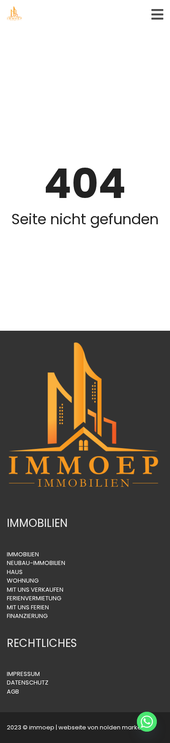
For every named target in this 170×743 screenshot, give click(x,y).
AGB (13, 691)
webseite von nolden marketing (105, 727)
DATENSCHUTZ (28, 682)
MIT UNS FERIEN (28, 607)
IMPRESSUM (23, 674)
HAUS (15, 572)
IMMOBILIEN (23, 554)
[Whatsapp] (147, 722)
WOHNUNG (23, 580)
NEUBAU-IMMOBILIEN (36, 563)
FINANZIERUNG (27, 616)
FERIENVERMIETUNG (34, 598)
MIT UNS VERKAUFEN (35, 589)
